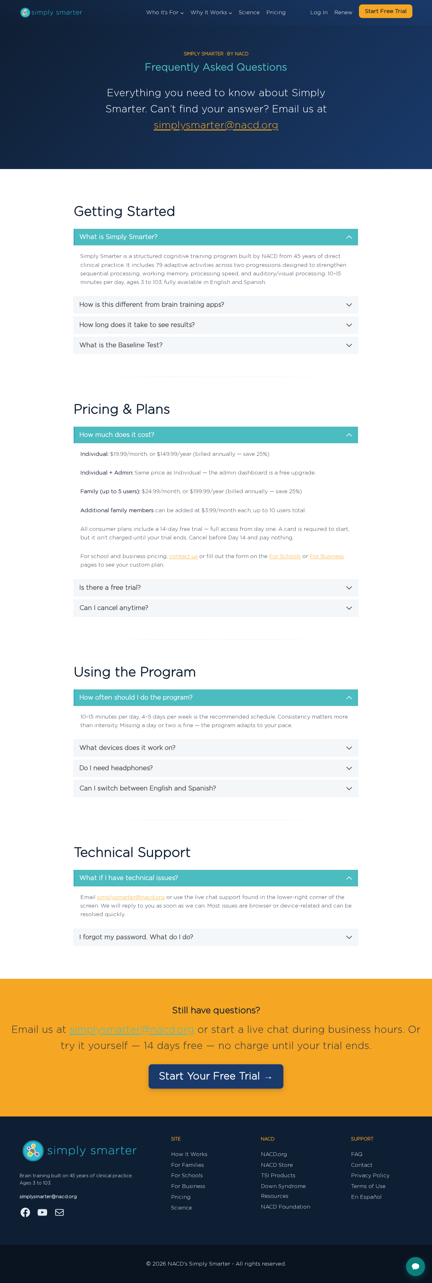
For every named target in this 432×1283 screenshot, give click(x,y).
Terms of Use (368, 1186)
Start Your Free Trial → (216, 1076)
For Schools (285, 556)
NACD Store (277, 1165)
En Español (366, 1197)
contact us (183, 556)
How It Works (189, 1154)
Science (249, 12)
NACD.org (274, 1154)
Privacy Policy (370, 1175)
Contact (362, 1165)
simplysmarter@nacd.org (216, 125)
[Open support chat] (415, 1266)
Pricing (276, 12)
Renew (343, 12)
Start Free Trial (386, 11)
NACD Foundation (285, 1207)
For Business (327, 556)
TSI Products (278, 1175)
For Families (187, 1165)
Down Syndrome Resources (283, 1191)
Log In (319, 12)
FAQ (356, 1154)
